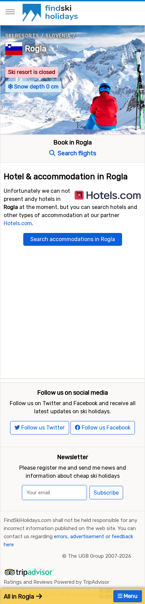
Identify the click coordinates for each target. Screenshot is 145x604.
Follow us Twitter (42, 427)
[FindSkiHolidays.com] (51, 12)
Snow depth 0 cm (36, 86)
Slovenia (58, 36)
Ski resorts (22, 36)
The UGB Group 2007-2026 (99, 556)
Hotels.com (18, 223)
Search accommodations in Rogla (72, 239)
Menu (130, 596)
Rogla (36, 48)
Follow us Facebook (105, 427)
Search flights (76, 153)
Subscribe (106, 493)
